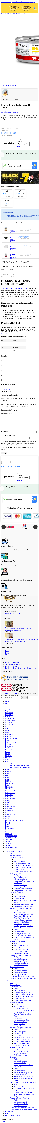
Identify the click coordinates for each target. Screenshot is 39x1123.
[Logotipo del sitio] (13, 13)
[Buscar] (5, 8)
